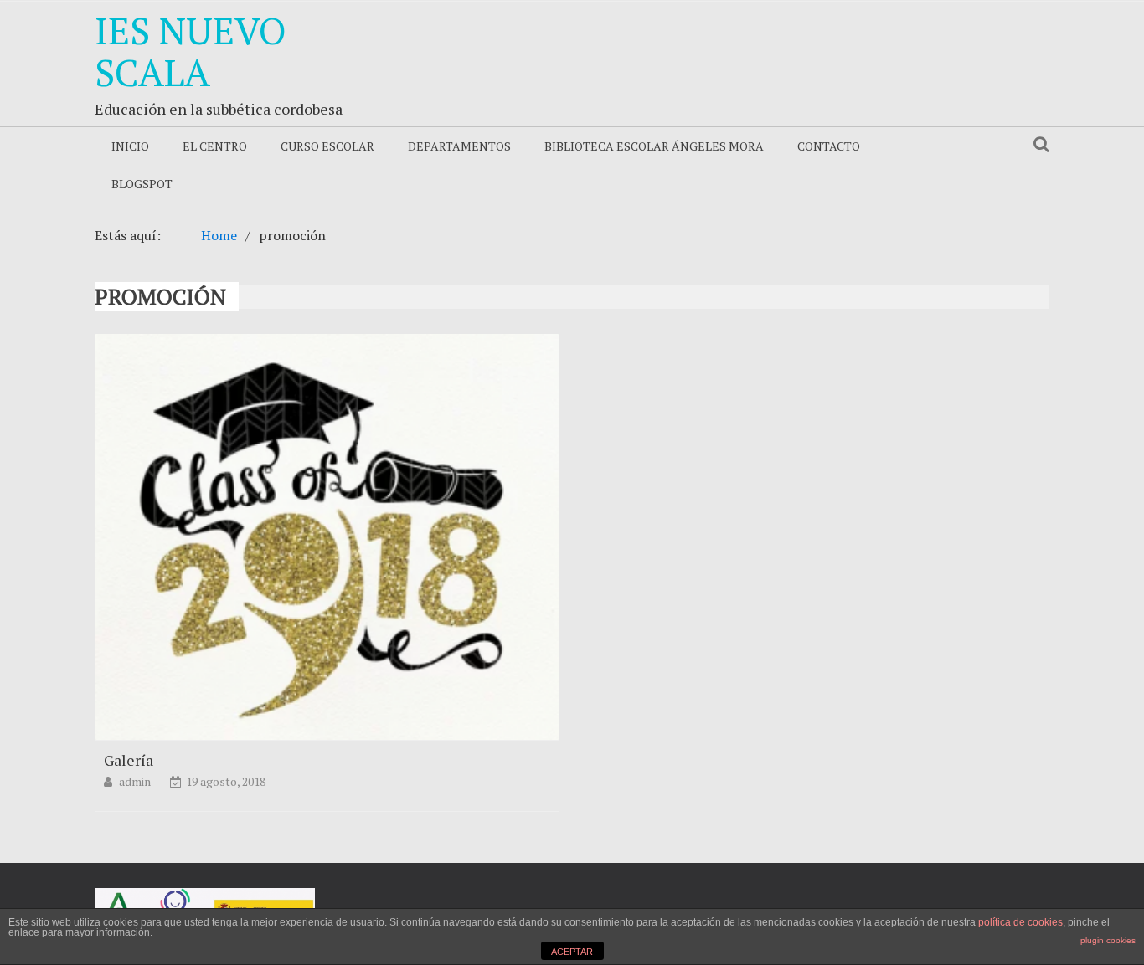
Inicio (130, 146)
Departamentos (459, 146)
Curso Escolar (327, 146)
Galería (128, 760)
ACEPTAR (572, 952)
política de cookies (1020, 922)
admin (136, 781)
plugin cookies (1108, 940)
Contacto (828, 146)
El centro (215, 146)
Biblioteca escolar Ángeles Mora (654, 146)
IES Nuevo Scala (190, 51)
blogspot (142, 184)
